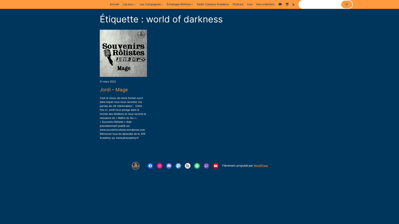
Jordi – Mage (114, 89)
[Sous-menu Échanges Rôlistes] (192, 4)
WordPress (261, 165)
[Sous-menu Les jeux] (135, 4)
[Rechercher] (346, 4)
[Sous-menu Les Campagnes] (162, 4)
